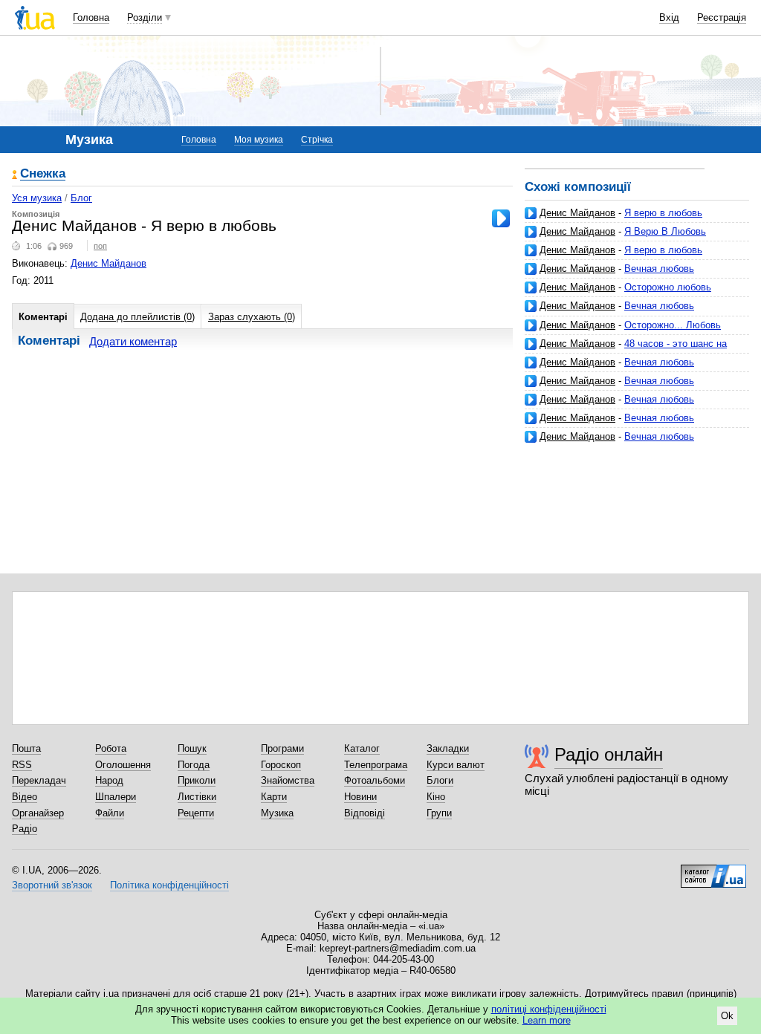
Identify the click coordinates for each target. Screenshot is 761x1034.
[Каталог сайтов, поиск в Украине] (713, 871)
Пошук (192, 748)
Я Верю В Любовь (665, 231)
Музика (277, 813)
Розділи (144, 17)
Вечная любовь (659, 268)
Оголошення (123, 764)
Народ (109, 780)
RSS (22, 764)
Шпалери (115, 796)
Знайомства (287, 780)
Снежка (42, 174)
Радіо (24, 828)
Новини (360, 796)
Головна (91, 17)
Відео (24, 796)
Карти (274, 796)
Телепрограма (375, 764)
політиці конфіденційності (548, 1009)
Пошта (26, 748)
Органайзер (38, 813)
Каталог (362, 748)
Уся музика (37, 198)
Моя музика (258, 139)
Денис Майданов (577, 212)
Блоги (440, 780)
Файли (109, 813)
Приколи (197, 780)
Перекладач (39, 780)
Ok (727, 1015)
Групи (439, 813)
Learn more (546, 1020)
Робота (110, 748)
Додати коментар (133, 341)
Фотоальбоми (374, 780)
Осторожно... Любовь (672, 325)
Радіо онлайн (608, 754)
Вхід (669, 17)
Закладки (448, 748)
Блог (81, 198)
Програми (282, 748)
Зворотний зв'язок (52, 885)
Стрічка (317, 139)
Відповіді (364, 813)
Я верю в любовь (663, 212)
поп (100, 245)
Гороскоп (281, 764)
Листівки (197, 796)
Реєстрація (721, 17)
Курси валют (456, 764)
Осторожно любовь (667, 287)
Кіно (436, 796)
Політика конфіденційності (169, 885)
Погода (194, 764)
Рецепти (196, 813)
